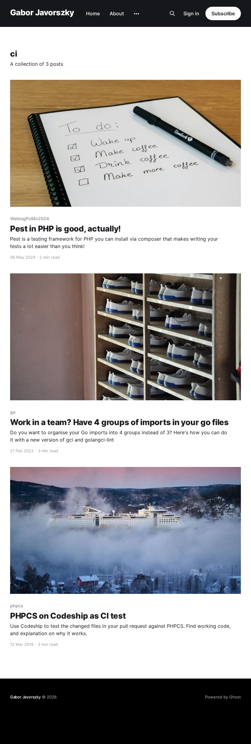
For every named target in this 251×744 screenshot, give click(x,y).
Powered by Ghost (223, 696)
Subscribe (223, 13)
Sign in (191, 13)
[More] (136, 13)
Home (93, 13)
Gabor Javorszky (42, 12)
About (117, 13)
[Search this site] (172, 13)
